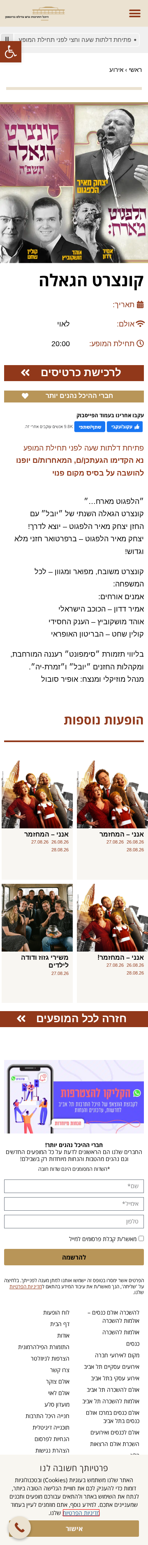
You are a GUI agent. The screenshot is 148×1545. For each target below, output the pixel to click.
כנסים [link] (132, 1343)
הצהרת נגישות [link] (52, 1450)
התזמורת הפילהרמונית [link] (43, 1347)
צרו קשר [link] (59, 1370)
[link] (10, 51)
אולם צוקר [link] (57, 1381)
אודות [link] (63, 1335)
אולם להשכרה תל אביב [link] (113, 1389)
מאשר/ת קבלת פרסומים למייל (102, 1239)
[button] (134, 13)
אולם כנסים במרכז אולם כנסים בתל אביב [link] (112, 1417)
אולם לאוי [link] (58, 1393)
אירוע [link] (116, 69)
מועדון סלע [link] (56, 1404)
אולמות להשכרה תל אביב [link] (110, 1401)
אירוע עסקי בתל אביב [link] (115, 1378)
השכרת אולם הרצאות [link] (114, 1444)
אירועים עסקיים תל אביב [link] (111, 1366)
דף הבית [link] (59, 1324)
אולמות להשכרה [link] (120, 1332)
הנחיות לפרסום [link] (52, 1439)
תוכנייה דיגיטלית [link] (50, 1427)
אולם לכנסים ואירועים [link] (114, 1432)
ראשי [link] (135, 69)
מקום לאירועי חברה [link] (117, 1355)
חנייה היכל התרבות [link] (47, 1416)
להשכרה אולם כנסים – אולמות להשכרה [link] (113, 1316)
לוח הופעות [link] (56, 1312)
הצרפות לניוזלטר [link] (50, 1358)
